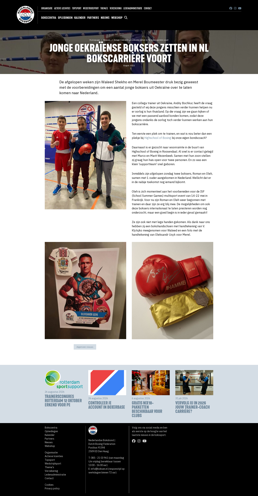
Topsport (76, 8)
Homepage (95, 40)
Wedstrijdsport (91, 8)
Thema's (104, 8)
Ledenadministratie (132, 8)
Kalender (79, 18)
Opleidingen (65, 18)
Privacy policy (52, 488)
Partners (93, 18)
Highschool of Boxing (157, 138)
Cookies (49, 484)
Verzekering (116, 8)
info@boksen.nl (99, 468)
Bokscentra (48, 18)
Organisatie (46, 8)
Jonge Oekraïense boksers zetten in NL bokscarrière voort (141, 40)
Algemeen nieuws (85, 347)
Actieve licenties (62, 8)
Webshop (117, 18)
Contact (148, 8)
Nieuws (105, 18)
